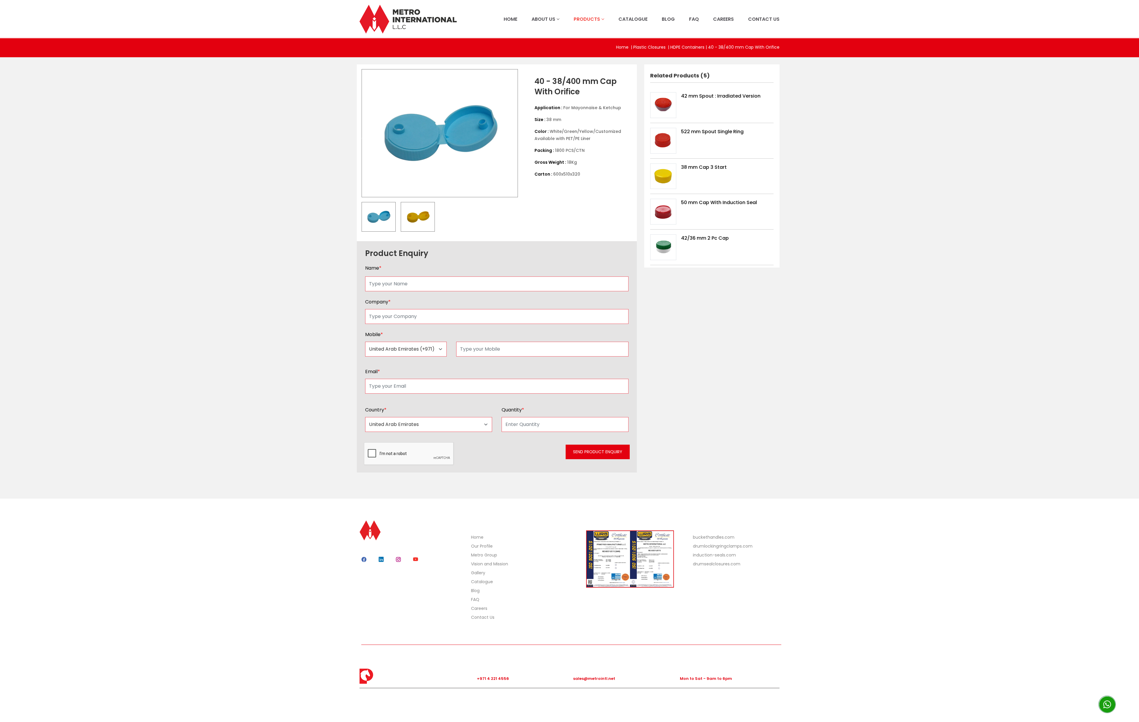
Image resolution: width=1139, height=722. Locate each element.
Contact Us (482, 617)
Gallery (478, 573)
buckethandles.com (713, 537)
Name (373, 268)
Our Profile (482, 546)
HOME (510, 19)
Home (622, 47)
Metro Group (484, 555)
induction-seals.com (714, 555)
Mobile (374, 334)
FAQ (694, 19)
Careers (479, 608)
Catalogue (482, 582)
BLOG (668, 19)
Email (372, 371)
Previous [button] (357, 133)
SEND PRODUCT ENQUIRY (597, 452)
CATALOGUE (633, 19)
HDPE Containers (687, 47)
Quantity (513, 409)
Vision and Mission (489, 564)
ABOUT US (544, 19)
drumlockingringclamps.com (723, 546)
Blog (475, 591)
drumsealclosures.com (716, 564)
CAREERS (723, 19)
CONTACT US (764, 19)
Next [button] (522, 133)
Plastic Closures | (651, 47)
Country (375, 409)
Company (378, 301)
